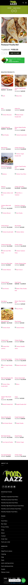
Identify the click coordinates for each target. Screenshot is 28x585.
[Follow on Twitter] (9, 487)
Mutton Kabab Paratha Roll (20, 128)
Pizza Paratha (18, 321)
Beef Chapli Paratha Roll (7, 378)
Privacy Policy (5, 527)
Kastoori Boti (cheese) (6, 359)
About (3, 533)
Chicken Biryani (5, 225)
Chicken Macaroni (5, 127)
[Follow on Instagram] (6, 487)
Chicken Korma (4, 88)
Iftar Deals (4, 524)
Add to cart (15, 53)
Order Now (4, 539)
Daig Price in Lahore (6, 551)
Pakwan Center (5, 572)
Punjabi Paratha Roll (19, 417)
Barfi (2, 108)
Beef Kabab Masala (5, 436)
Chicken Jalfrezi (18, 244)
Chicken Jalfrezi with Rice (6, 206)
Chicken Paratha (19, 340)
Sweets (3, 569)
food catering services (7, 566)
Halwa (16, 397)
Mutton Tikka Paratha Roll (20, 302)
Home (9, 8)
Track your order (5, 542)
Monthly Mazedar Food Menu (9, 511)
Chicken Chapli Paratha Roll (20, 167)
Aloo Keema (4, 301)
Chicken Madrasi (5, 282)
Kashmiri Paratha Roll (6, 166)
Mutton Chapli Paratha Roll (20, 89)
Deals (2, 560)
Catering (3, 554)
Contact (3, 536)
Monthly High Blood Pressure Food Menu (12, 505)
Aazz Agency (21, 583)
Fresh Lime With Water (6, 263)
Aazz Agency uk (14, 583)
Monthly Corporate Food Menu (9, 496)
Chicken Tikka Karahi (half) (6, 397)
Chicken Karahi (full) (19, 147)
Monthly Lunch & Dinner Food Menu (11, 508)
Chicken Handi (4, 340)
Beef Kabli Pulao (5, 321)
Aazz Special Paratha (6, 454)
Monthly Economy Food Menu (9, 499)
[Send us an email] (11, 487)
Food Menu (4, 521)
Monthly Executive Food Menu (9, 502)
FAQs (2, 530)
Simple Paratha (18, 436)
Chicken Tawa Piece (19, 186)
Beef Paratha (4, 147)
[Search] (23, 2)
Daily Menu (17, 8)
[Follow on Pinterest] (14, 487)
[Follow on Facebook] (3, 487)
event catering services (7, 563)
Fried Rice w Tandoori (20, 205)
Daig (2, 557)
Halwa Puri (17, 108)
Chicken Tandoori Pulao (20, 263)
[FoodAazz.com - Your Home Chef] (13, 2)
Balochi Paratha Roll (6, 417)
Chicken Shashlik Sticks (20, 359)
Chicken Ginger (18, 454)
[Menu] (26, 3)
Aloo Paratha (18, 225)
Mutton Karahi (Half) (20, 378)
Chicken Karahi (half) (6, 244)
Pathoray (3, 186)
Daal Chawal (18, 282)
